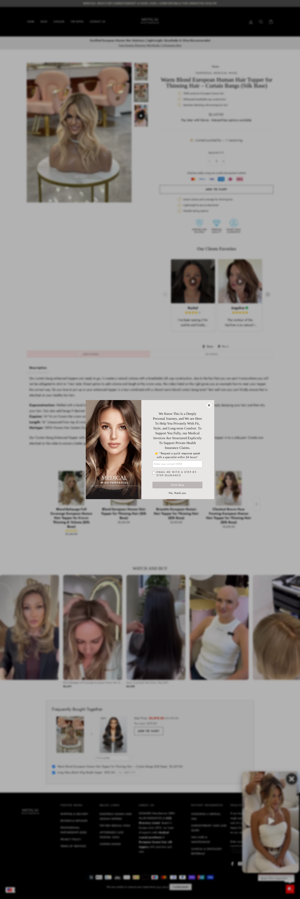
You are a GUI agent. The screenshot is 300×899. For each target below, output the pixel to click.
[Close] (209, 405)
